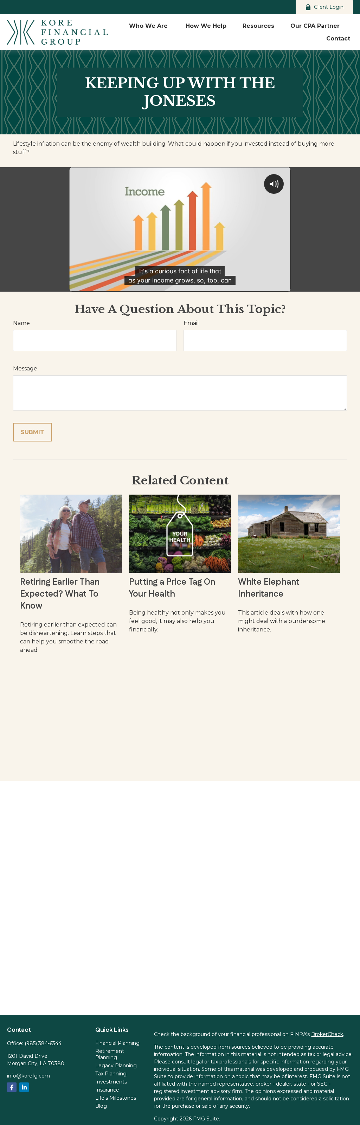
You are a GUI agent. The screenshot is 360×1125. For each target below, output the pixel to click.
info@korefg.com (28, 1076)
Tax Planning (111, 1073)
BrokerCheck (327, 1034)
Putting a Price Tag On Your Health (172, 588)
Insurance (107, 1090)
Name (21, 323)
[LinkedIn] (24, 1087)
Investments (111, 1082)
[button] (149, 25)
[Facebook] (12, 1087)
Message (25, 368)
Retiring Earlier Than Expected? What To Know (59, 594)
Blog (101, 1106)
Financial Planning (117, 1043)
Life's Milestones (115, 1098)
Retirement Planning (109, 1054)
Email (191, 323)
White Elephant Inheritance (268, 588)
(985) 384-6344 (43, 1043)
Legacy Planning (116, 1065)
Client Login (328, 7)
